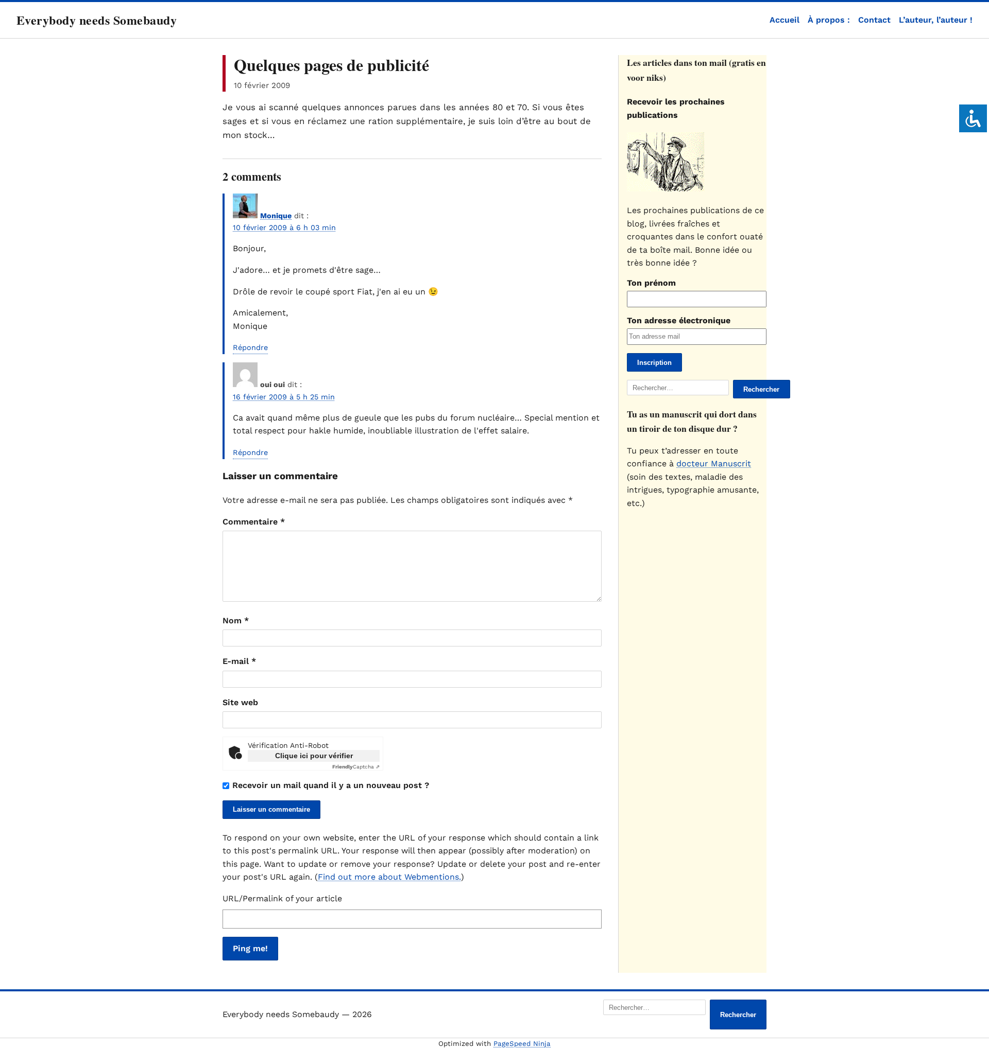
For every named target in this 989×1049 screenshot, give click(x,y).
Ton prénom (651, 283)
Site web (240, 702)
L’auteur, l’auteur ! (936, 20)
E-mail (239, 661)
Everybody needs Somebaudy (96, 20)
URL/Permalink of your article (282, 898)
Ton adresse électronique (678, 320)
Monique (276, 216)
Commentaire (254, 522)
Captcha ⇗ (356, 767)
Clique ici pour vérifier (314, 755)
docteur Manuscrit (713, 463)
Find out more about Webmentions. (389, 877)
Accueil (784, 20)
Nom (236, 620)
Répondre (250, 347)
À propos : (829, 20)
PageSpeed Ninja (522, 1043)
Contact (874, 20)
